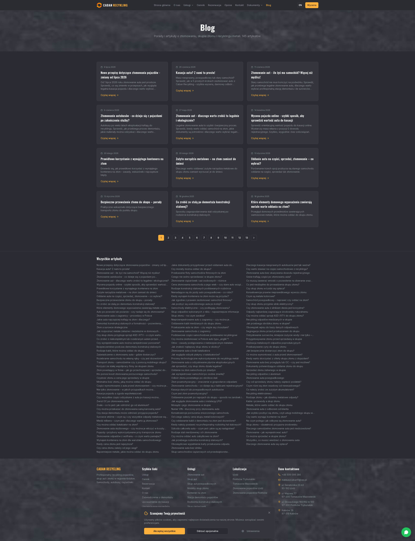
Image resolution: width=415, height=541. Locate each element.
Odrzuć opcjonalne (207, 531)
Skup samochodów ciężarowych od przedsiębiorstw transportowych (199, 451)
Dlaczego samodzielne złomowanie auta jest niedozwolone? (278, 428)
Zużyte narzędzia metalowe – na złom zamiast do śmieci (126, 292)
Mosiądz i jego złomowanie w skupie (191, 405)
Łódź (235, 474)
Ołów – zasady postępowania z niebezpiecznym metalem (202, 342)
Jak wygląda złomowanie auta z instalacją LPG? (196, 401)
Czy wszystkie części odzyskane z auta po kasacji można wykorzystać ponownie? (128, 397)
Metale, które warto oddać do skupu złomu (269, 405)
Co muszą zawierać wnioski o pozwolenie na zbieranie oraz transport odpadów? (278, 280)
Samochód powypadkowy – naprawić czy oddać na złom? (277, 300)
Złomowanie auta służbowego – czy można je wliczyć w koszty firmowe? (130, 428)
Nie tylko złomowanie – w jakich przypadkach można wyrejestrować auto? (125, 389)
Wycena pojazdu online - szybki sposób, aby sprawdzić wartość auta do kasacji (131, 284)
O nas (177, 5)
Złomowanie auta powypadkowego (265, 377)
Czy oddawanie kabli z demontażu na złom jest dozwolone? (203, 420)
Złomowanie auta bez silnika (186, 448)
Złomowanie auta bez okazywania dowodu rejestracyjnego (278, 272)
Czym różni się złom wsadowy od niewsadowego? (273, 385)
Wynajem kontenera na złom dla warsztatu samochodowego (129, 440)
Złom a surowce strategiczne (112, 327)
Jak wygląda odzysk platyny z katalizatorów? (195, 354)
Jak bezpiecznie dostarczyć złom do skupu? (270, 350)
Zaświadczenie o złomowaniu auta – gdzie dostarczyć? (126, 354)
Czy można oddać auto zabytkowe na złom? (195, 436)
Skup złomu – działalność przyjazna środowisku (271, 424)
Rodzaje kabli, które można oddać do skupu (120, 350)
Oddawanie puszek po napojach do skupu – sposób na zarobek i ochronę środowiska (206, 397)
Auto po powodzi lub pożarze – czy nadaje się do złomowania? (131, 311)
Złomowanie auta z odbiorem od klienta (267, 409)
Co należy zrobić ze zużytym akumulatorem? (270, 389)
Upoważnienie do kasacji (155, 501)
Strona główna (162, 5)
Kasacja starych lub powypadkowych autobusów (197, 389)
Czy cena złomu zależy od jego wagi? (117, 448)
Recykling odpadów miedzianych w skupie (269, 319)
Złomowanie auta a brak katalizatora (190, 350)
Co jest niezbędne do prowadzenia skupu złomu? (272, 284)
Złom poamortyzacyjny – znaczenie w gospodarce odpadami (204, 381)
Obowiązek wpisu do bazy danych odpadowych (272, 327)
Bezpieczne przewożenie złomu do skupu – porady (124, 300)
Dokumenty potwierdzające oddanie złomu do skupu (274, 366)
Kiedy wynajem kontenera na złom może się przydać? (200, 296)
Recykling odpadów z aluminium (263, 374)
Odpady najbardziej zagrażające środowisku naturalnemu (277, 311)
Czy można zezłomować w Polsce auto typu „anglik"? (200, 339)
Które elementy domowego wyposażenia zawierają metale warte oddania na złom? (131, 308)
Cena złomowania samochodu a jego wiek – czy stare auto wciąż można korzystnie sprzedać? (206, 284)
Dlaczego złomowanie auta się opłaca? (267, 444)
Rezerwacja (214, 5)
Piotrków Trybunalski (244, 479)
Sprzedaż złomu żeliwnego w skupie (266, 370)
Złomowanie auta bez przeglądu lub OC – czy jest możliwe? (278, 362)
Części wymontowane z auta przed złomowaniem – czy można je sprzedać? (131, 385)
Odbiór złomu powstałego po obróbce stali (194, 377)
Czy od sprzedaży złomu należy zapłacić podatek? (273, 381)
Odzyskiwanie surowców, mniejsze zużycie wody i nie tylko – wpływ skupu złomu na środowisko (279, 335)
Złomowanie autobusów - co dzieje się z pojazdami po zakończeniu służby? (126, 276)
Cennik (201, 5)
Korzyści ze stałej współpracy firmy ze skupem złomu (125, 366)
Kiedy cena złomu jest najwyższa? (115, 444)
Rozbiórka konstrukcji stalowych (204, 501)
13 (247, 237)
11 (232, 237)
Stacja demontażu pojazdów (202, 497)
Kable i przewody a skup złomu (263, 401)
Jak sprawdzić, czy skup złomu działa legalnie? (196, 366)
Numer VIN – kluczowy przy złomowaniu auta (195, 409)
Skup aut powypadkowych (201, 483)
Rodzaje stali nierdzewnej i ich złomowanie (194, 432)
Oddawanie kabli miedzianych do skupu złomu (196, 323)
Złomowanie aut (195, 474)
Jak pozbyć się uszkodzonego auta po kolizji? (196, 304)
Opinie (228, 5)
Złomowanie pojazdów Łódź (248, 488)
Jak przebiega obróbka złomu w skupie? (268, 323)
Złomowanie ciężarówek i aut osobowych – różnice (198, 280)
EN (300, 5)
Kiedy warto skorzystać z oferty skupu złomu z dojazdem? (277, 358)
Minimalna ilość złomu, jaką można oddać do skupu (124, 381)
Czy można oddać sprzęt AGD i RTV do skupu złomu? (275, 315)
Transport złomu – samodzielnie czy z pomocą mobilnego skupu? (132, 362)
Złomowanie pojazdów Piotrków (250, 492)
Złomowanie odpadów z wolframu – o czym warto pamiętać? (129, 436)
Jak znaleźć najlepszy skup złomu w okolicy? (195, 346)
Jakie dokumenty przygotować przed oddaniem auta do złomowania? (201, 265)
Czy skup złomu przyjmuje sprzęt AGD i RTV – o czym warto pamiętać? (129, 335)
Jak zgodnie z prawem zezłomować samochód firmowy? (201, 300)
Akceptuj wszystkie (165, 531)
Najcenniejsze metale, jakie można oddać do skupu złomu (128, 451)
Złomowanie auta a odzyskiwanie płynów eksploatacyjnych (203, 362)
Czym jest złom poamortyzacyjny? (189, 393)
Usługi (187, 5)
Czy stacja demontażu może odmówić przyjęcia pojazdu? (127, 413)
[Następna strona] (254, 238)
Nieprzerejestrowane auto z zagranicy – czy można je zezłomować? (200, 319)
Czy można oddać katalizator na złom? (117, 424)
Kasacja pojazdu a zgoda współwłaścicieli (119, 393)
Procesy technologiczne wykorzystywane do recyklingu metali (205, 358)
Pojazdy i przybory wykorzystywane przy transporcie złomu (129, 432)
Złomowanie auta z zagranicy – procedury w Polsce (124, 315)
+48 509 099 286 (291, 474)
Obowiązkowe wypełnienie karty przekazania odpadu (200, 444)
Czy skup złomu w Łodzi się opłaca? (265, 288)
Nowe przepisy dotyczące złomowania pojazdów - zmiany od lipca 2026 (133, 265)
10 (225, 237)
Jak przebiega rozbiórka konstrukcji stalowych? (197, 440)
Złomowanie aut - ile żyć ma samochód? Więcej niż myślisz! (128, 272)
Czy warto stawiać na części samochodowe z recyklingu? (277, 269)
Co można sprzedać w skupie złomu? (266, 436)
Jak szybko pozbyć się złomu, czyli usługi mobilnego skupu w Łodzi (279, 413)
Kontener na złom (196, 492)
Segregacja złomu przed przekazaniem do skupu (272, 331)
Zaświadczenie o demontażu (157, 497)
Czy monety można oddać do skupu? (191, 269)
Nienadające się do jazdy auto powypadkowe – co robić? (202, 292)
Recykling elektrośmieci (259, 393)
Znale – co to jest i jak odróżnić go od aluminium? (123, 405)
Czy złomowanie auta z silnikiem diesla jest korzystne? (275, 307)
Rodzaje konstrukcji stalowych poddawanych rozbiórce (201, 288)
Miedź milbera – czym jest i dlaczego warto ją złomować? (127, 420)
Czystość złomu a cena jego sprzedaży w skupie (123, 377)
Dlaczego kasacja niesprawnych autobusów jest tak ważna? (278, 265)
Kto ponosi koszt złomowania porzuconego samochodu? (127, 374)
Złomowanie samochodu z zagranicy (191, 331)
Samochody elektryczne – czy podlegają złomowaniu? (200, 307)
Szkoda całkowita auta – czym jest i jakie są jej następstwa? (203, 428)
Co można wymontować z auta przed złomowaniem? (274, 354)
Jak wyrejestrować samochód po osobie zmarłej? (198, 374)
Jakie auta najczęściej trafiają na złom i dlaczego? (123, 319)
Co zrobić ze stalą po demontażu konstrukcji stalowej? (126, 304)
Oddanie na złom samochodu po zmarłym (193, 370)
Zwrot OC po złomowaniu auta (113, 401)
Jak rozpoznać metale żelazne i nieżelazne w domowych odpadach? (127, 331)
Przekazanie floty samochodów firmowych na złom (198, 272)
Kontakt (239, 5)
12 (239, 237)
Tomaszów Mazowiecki (245, 483)
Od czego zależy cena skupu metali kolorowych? (197, 416)
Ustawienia (253, 531)
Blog (268, 5)
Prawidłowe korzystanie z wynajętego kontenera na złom (127, 288)
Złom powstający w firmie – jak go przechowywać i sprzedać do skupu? (131, 370)
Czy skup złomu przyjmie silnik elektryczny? (269, 304)
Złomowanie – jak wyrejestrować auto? (267, 432)
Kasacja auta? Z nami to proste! (113, 269)
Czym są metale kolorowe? (260, 296)
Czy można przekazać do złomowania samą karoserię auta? (129, 409)
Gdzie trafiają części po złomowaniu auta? (268, 276)
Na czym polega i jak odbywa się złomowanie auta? (273, 420)
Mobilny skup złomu (198, 488)
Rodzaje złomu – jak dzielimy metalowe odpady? (272, 397)
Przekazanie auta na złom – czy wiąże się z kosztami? (200, 327)
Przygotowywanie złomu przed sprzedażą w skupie (274, 339)
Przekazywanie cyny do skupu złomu (266, 346)
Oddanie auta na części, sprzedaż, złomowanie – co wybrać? (129, 296)
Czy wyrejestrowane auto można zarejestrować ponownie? (128, 342)
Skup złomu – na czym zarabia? (188, 315)
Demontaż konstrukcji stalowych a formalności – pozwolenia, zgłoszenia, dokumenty (129, 323)
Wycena (311, 5)
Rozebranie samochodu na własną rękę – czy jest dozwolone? (130, 358)
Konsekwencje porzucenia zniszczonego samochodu (200, 413)
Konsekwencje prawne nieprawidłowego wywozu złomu (276, 292)
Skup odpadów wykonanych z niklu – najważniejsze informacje (205, 311)
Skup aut (192, 479)
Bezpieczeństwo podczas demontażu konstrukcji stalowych (129, 346)
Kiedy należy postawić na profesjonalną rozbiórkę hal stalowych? (206, 424)
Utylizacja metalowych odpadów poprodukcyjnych (273, 342)
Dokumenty (253, 5)
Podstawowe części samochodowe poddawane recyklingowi (204, 335)
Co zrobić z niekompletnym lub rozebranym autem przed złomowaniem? (127, 339)
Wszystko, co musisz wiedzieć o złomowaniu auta (273, 440)
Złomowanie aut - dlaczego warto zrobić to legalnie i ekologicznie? (133, 280)
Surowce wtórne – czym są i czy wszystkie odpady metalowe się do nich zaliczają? (131, 416)
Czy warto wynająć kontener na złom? (266, 416)
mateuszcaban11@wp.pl (294, 479)
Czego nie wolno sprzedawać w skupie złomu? (196, 276)
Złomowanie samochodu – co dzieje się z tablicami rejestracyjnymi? (207, 385)
